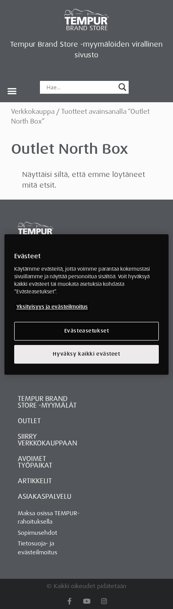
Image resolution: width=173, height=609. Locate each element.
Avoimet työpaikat (35, 462)
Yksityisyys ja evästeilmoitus (52, 307)
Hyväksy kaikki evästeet (86, 354)
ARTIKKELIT (35, 481)
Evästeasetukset (86, 331)
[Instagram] (104, 601)
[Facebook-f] (69, 601)
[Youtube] (86, 601)
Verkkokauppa (33, 111)
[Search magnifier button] (122, 87)
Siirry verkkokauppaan (47, 440)
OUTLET (29, 421)
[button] (11, 90)
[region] (86, 304)
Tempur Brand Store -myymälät (47, 402)
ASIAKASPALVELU (44, 496)
